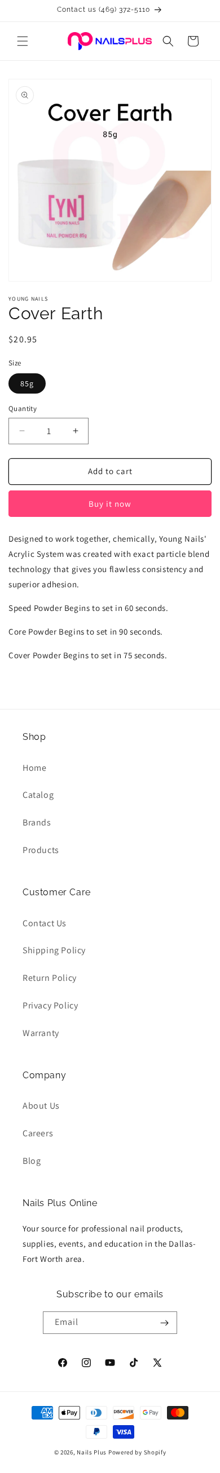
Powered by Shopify (137, 1452)
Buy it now (110, 503)
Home (34, 768)
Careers (38, 1133)
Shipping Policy (54, 950)
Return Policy (50, 978)
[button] (22, 41)
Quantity (22, 408)
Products (41, 850)
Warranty (41, 1033)
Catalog (38, 795)
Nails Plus (92, 1452)
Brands (37, 822)
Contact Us (45, 923)
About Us (41, 1106)
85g (27, 383)
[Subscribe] (164, 1322)
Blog (32, 1161)
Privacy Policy (50, 1005)
